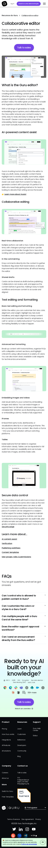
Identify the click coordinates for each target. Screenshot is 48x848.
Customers (21, 734)
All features (6, 745)
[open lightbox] (24, 67)
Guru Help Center (37, 729)
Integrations (6, 740)
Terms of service (13, 819)
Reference (21, 740)
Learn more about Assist (15, 194)
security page (8, 526)
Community (21, 751)
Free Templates (8, 797)
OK (43, 842)
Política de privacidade (29, 844)
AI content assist (9, 539)
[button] (43, 3)
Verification (7, 543)
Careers (5, 773)
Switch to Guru (7, 791)
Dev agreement (28, 819)
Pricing (4, 729)
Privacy (38, 819)
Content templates (10, 552)
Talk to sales (21, 773)
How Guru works (8, 734)
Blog (19, 756)
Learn (19, 729)
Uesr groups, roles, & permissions (16, 557)
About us (5, 778)
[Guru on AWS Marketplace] (24, 795)
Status (35, 736)
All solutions (6, 751)
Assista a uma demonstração (29, 4)
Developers (21, 745)
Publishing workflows (11, 548)
